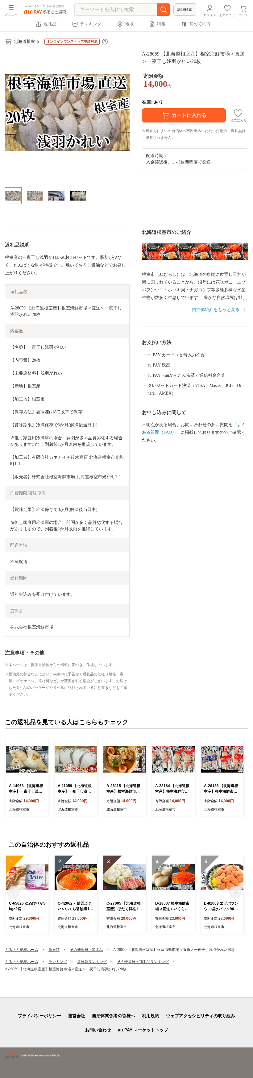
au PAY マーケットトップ (143, 1029)
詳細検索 (184, 9)
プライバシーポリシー (39, 1015)
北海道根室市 (26, 41)
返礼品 (50, 24)
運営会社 (76, 1015)
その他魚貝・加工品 (86, 949)
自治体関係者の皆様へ (113, 1015)
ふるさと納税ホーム (21, 949)
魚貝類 (54, 949)
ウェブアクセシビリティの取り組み (200, 1015)
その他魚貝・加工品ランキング (143, 962)
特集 (161, 24)
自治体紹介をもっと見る (215, 309)
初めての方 (200, 24)
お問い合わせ (98, 1029)
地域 (129, 24)
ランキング (91, 24)
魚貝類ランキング (92, 962)
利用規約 (150, 1015)
